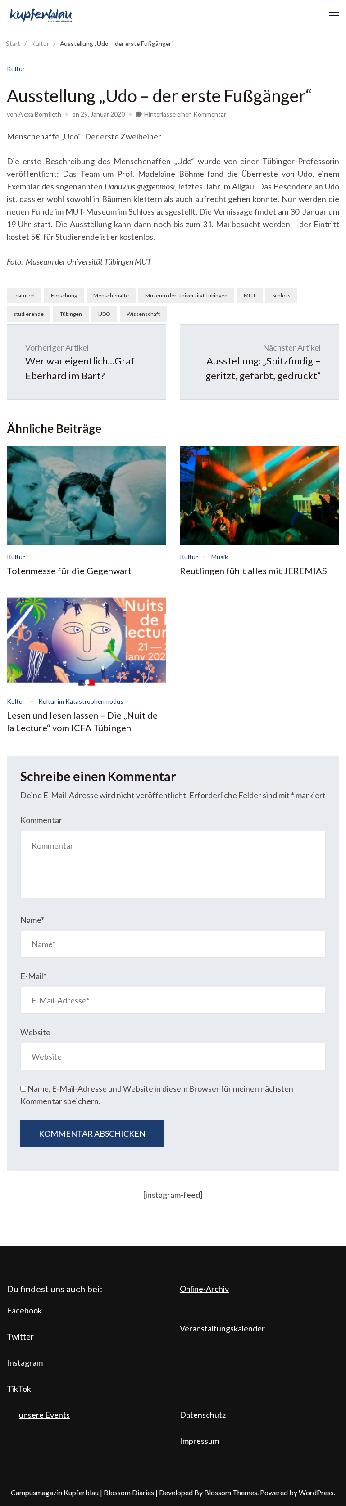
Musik (219, 557)
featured (24, 295)
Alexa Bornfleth (39, 114)
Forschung (64, 295)
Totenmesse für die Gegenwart (69, 570)
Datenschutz (203, 1415)
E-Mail (33, 976)
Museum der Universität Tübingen (186, 295)
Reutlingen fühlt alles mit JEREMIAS (253, 570)
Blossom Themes (230, 1492)
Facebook (24, 1310)
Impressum (199, 1441)
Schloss (281, 295)
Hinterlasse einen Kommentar (185, 114)
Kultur (16, 68)
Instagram (25, 1362)
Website (35, 1032)
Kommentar (41, 820)
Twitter (20, 1336)
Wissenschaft (143, 313)
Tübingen (71, 313)
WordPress (316, 1492)
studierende (29, 313)
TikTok (19, 1389)
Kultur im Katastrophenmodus (80, 701)
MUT (250, 295)
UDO (104, 313)
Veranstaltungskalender (222, 1328)
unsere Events (44, 1415)
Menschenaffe (111, 295)
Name (32, 920)
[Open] (333, 15)
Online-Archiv (204, 1289)
